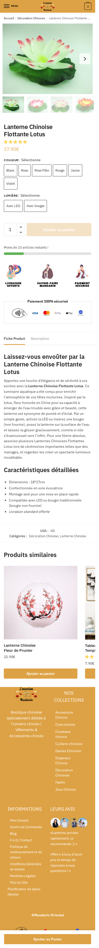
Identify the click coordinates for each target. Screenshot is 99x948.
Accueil (9, 18)
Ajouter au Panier (47, 939)
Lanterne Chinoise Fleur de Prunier (20, 648)
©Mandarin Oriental (47, 915)
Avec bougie (35, 206)
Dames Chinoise (68, 751)
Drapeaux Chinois (62, 760)
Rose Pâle (42, 170)
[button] (84, 58)
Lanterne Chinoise (73, 536)
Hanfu (60, 782)
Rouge (59, 170)
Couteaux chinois (63, 734)
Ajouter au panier (59, 229)
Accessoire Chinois (64, 715)
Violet (10, 183)
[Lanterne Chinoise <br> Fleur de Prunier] (40, 602)
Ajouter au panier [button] (40, 673)
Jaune (75, 170)
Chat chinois (65, 724)
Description (40, 338)
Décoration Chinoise (31, 18)
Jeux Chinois (65, 789)
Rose (24, 170)
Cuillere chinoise (68, 743)
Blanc (10, 170)
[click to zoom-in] (49, 59)
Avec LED (13, 206)
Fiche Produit (14, 338)
